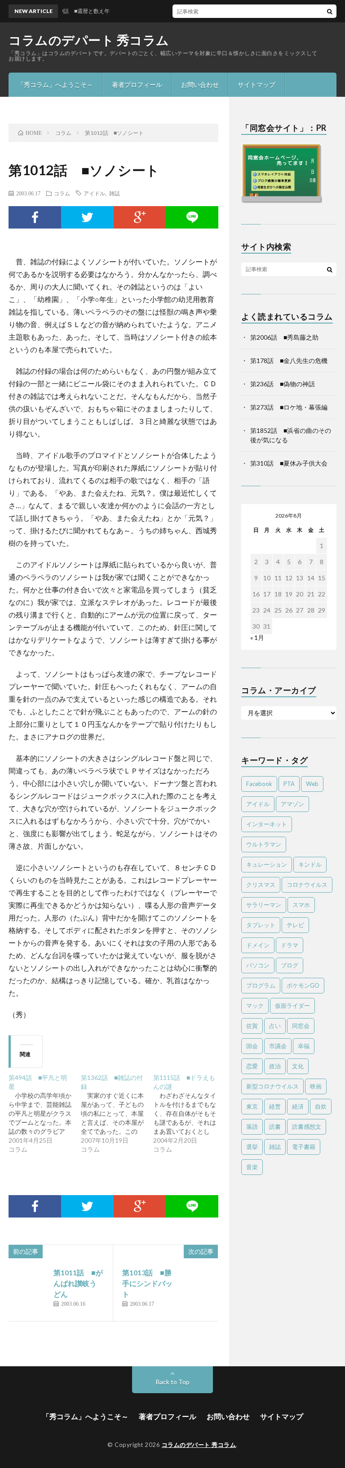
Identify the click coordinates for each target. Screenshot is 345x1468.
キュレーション (266, 864)
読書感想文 (306, 1126)
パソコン (258, 965)
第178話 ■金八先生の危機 (288, 360)
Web (312, 783)
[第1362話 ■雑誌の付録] (117, 1113)
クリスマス (260, 884)
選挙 (252, 1146)
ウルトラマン (263, 844)
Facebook (259, 783)
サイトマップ (256, 84)
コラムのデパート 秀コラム (89, 40)
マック (255, 1005)
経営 (275, 1106)
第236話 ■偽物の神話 (282, 384)
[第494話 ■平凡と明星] (45, 1113)
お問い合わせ (200, 84)
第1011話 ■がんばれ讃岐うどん (78, 1283)
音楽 (252, 1166)
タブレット (260, 924)
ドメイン (258, 945)
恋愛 (252, 1066)
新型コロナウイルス (272, 1086)
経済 (298, 1106)
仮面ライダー (292, 1005)
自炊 (321, 1106)
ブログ (289, 965)
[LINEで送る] (192, 217)
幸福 (304, 1045)
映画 (316, 1086)
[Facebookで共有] (35, 217)
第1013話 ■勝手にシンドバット (147, 1283)
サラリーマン (263, 904)
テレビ (295, 924)
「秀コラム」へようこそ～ (55, 84)
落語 (252, 1126)
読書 (275, 1126)
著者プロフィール (137, 84)
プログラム (260, 985)
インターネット (266, 824)
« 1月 (257, 637)
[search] (329, 11)
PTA (289, 783)
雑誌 (114, 193)
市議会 (278, 1045)
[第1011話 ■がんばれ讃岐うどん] (29, 1287)
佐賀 (252, 1025)
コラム (62, 193)
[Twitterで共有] (87, 217)
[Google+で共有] (140, 217)
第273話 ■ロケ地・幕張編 (288, 407)
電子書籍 (303, 1146)
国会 (252, 1045)
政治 (275, 1066)
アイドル (94, 193)
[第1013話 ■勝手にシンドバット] (197, 1287)
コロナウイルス (307, 884)
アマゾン (292, 803)
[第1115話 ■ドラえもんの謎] (189, 1113)
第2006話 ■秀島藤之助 (284, 337)
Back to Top (173, 1382)
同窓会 (301, 1025)
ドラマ (289, 945)
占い (275, 1025)
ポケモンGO (303, 985)
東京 (252, 1106)
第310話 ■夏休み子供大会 (288, 463)
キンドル (310, 864)
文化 (298, 1066)
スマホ (301, 904)
